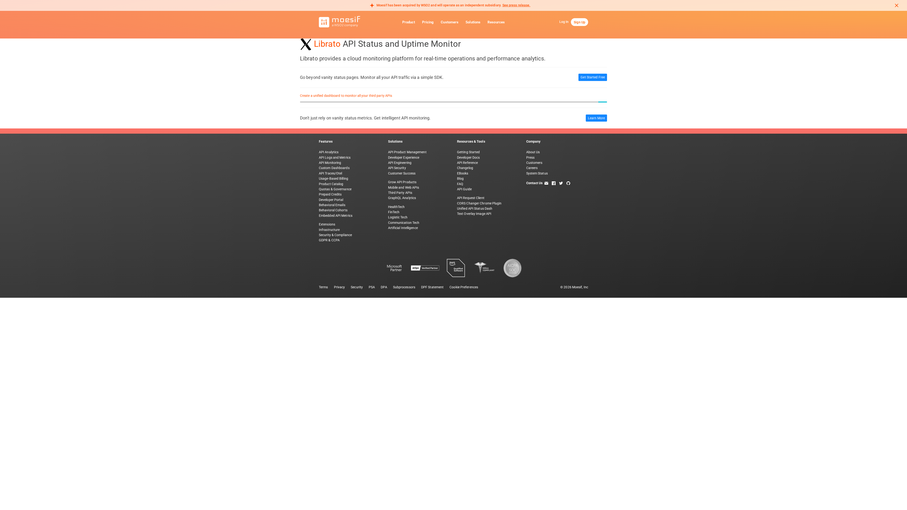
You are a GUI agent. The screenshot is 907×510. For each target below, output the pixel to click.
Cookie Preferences (463, 287)
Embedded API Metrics (335, 215)
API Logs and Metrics (335, 157)
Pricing (428, 22)
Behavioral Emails (332, 205)
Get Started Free (593, 77)
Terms (323, 287)
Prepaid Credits (330, 194)
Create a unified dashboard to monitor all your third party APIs (346, 96)
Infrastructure (329, 230)
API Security (397, 168)
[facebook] (554, 183)
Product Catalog (331, 184)
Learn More (596, 118)
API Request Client (470, 198)
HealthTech (396, 207)
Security (357, 287)
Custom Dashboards (334, 168)
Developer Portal (331, 200)
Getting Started (468, 152)
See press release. (516, 5)
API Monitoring (330, 163)
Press (530, 157)
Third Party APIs (400, 193)
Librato (327, 44)
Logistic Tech (397, 217)
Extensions (327, 224)
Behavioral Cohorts (333, 210)
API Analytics (328, 152)
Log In (564, 22)
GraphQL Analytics (402, 198)
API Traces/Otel (330, 173)
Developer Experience (403, 157)
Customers (449, 22)
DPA (384, 287)
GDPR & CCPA (329, 240)
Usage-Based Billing (333, 178)
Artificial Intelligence (403, 228)
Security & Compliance (335, 235)
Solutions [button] (473, 22)
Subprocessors (404, 287)
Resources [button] (496, 22)
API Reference (467, 163)
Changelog (465, 168)
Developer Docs (468, 157)
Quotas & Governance (335, 189)
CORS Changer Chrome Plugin (479, 203)
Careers (532, 168)
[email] (546, 183)
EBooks (462, 173)
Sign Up (579, 22)
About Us (533, 152)
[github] (568, 183)
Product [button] (408, 22)
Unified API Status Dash (474, 208)
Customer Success (402, 173)
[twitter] (561, 183)
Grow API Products (402, 182)
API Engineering (400, 163)
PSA (372, 287)
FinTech (394, 212)
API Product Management (407, 152)
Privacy (339, 287)
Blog (460, 178)
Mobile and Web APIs (403, 187)
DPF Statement (432, 287)
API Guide (464, 189)
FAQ (460, 184)
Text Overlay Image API (474, 214)
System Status (537, 173)
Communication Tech (403, 223)
